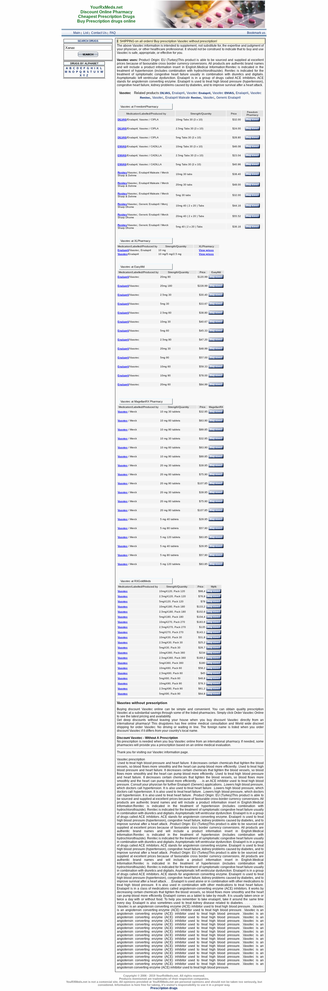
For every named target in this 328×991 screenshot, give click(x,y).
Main (76, 33)
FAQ (113, 33)
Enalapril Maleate (177, 97)
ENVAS (229, 93)
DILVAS (165, 93)
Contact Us (99, 33)
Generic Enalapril (228, 97)
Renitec (145, 97)
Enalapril (178, 93)
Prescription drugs (164, 988)
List (85, 33)
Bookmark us (256, 33)
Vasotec (192, 93)
